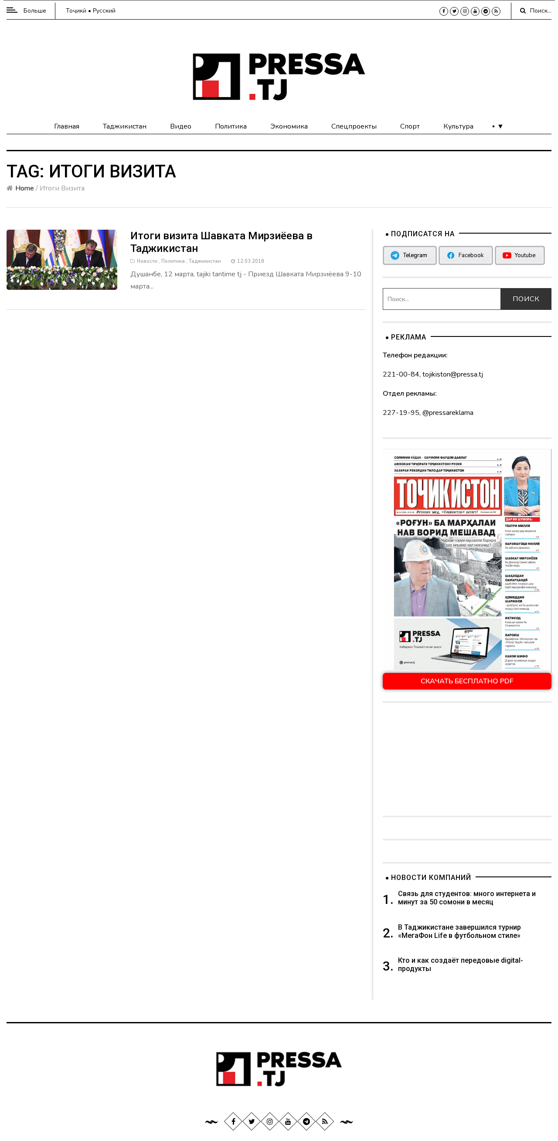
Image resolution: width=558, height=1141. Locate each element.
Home (24, 188)
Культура (458, 126)
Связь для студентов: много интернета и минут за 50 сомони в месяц (467, 898)
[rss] (496, 11)
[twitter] (454, 11)
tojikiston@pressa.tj (452, 374)
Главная (66, 126)
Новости (147, 261)
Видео (180, 126)
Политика (231, 126)
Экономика (289, 126)
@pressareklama (447, 413)
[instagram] (464, 11)
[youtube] (475, 11)
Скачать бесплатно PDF (467, 681)
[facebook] (443, 11)
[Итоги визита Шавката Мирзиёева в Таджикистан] (62, 259)
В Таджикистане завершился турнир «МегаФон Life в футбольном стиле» (459, 931)
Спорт (410, 126)
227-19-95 (401, 413)
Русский (104, 11)
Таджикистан (124, 126)
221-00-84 (401, 374)
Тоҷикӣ (76, 11)
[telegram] (485, 11)
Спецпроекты (354, 126)
